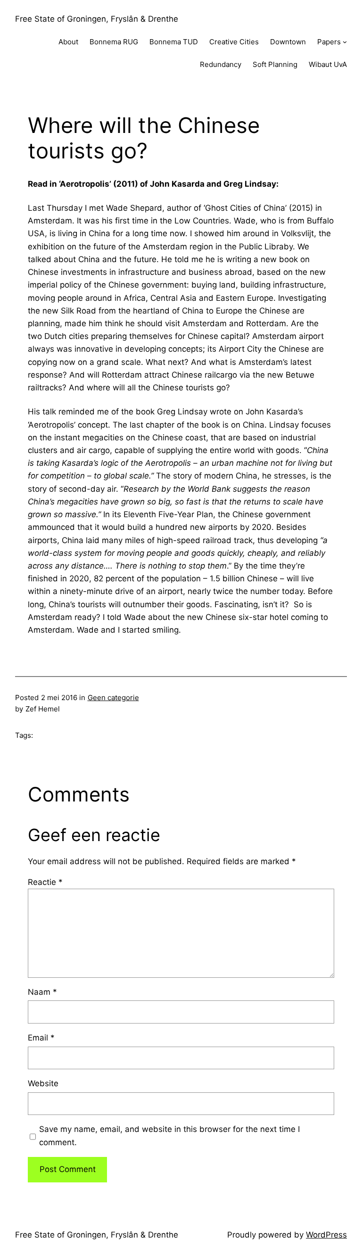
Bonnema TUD (173, 41)
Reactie (45, 882)
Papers (329, 41)
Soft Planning (275, 64)
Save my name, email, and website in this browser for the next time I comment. (169, 1135)
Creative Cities (234, 41)
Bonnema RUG (114, 41)
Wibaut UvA (328, 64)
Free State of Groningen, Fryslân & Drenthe (96, 19)
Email (41, 1037)
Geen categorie (113, 697)
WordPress (326, 1234)
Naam (42, 992)
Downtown (288, 41)
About (68, 41)
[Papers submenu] (345, 42)
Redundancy (220, 64)
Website (43, 1083)
